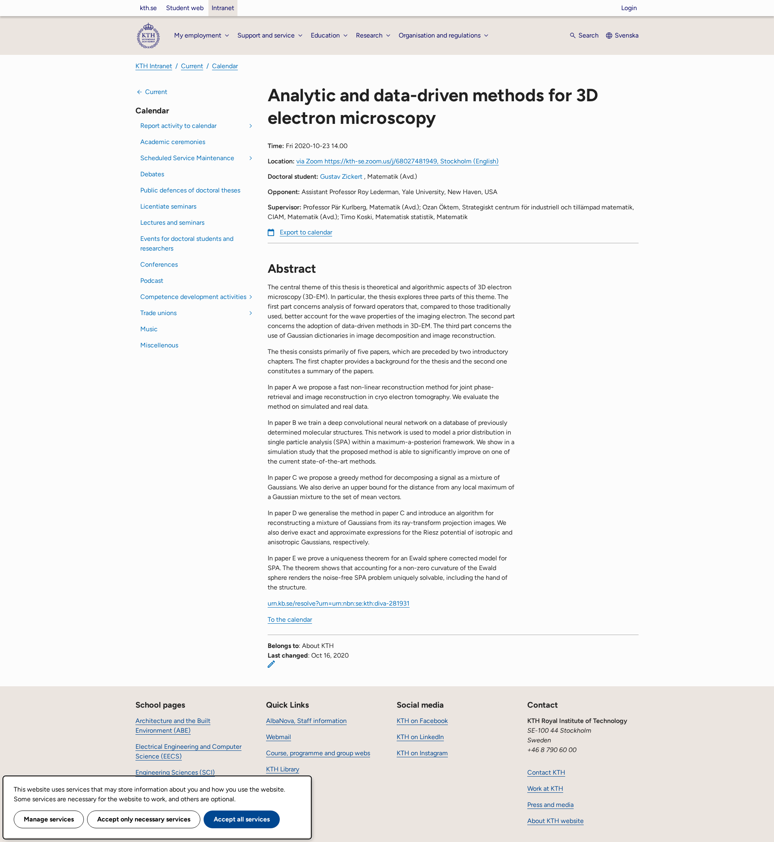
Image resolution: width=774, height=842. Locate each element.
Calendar (225, 66)
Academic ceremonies (172, 142)
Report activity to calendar (178, 126)
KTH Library (282, 769)
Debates (152, 174)
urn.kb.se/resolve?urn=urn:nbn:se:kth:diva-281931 (339, 603)
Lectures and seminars (172, 222)
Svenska (627, 35)
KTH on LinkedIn (420, 737)
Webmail (278, 737)
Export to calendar (306, 232)
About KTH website (555, 821)
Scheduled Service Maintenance (187, 158)
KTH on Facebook (422, 721)
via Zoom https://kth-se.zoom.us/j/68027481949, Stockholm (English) (397, 161)
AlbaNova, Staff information (306, 721)
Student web (185, 8)
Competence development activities (193, 297)
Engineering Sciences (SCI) (175, 772)
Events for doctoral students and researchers (186, 243)
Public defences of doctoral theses (190, 190)
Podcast (151, 280)
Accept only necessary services (143, 819)
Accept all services (242, 819)
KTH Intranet (153, 66)
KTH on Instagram (422, 753)
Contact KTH (546, 772)
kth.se (148, 8)
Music (149, 329)
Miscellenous (159, 345)
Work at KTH (545, 788)
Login (629, 8)
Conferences (159, 264)
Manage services (49, 819)
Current (192, 66)
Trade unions (158, 313)
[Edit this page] (271, 664)
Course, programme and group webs (318, 753)
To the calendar (290, 619)
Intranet (223, 8)
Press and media (550, 805)
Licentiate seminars (168, 206)
